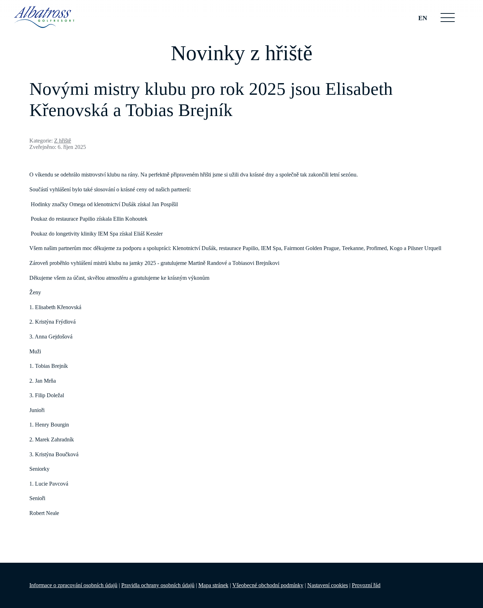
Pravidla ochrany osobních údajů (157, 585)
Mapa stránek (213, 585)
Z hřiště (62, 141)
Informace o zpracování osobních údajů (73, 585)
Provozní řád (366, 585)
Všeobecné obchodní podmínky (267, 585)
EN (422, 18)
